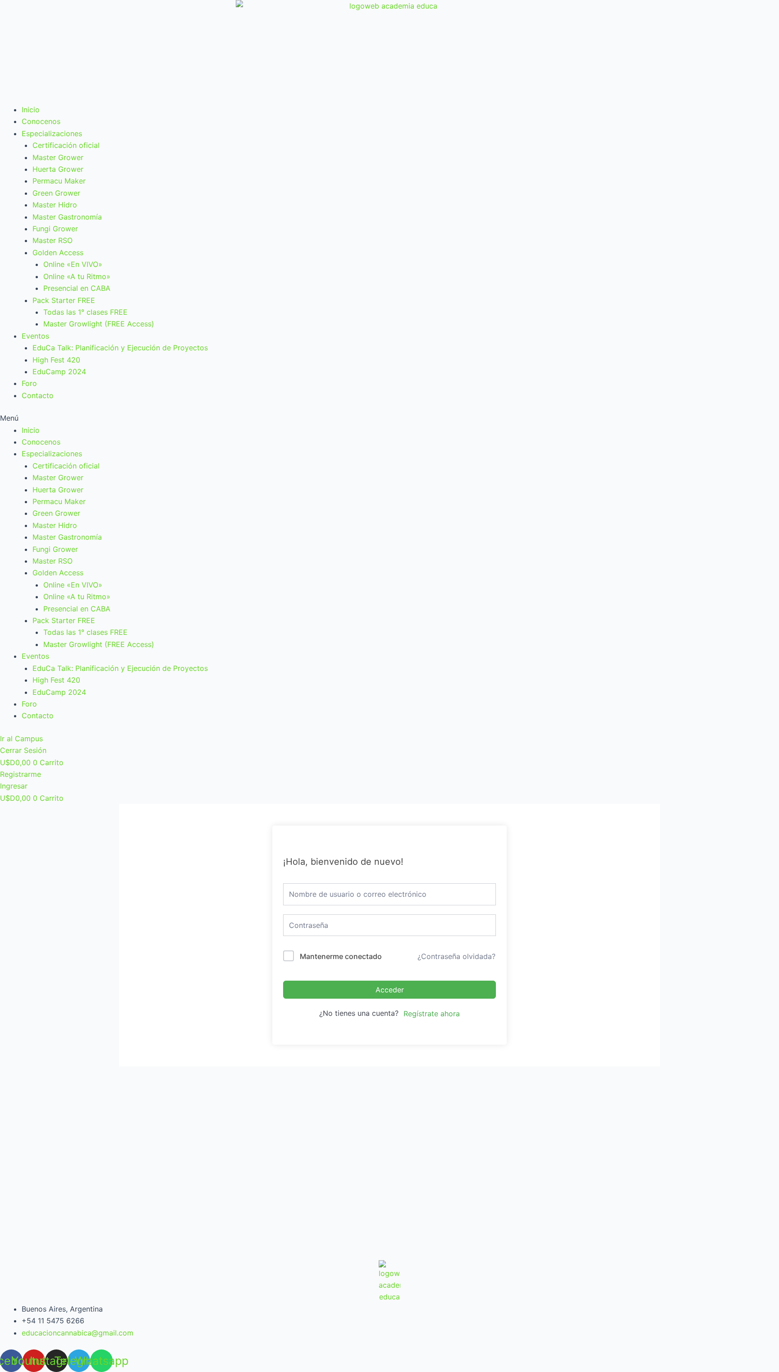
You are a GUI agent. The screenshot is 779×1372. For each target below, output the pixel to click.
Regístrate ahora (431, 1013)
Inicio (31, 109)
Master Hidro (54, 204)
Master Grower (57, 157)
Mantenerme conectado (341, 956)
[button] (389, 418)
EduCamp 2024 (59, 371)
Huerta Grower (57, 169)
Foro (29, 383)
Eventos (35, 335)
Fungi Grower (55, 228)
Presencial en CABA (76, 288)
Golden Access (57, 252)
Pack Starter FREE (63, 300)
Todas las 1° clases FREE (85, 312)
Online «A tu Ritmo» (76, 276)
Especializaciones (52, 133)
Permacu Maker (59, 180)
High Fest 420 (56, 359)
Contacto (38, 395)
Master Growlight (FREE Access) (98, 323)
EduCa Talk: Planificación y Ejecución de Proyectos (120, 347)
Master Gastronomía (67, 216)
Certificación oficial (66, 145)
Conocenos (41, 121)
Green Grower (56, 192)
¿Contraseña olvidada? (456, 956)
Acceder (390, 989)
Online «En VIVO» (72, 264)
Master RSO (52, 240)
